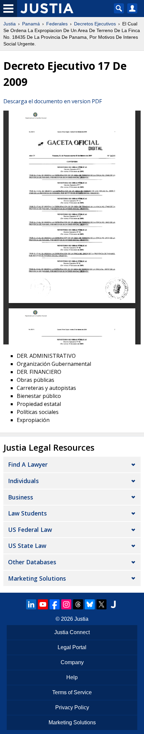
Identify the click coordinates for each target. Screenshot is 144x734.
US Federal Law (30, 530)
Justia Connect (72, 632)
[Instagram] (66, 604)
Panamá (31, 23)
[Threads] (78, 604)
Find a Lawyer (28, 464)
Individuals (23, 481)
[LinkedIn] (31, 604)
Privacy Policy (72, 707)
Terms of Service (72, 692)
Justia (9, 23)
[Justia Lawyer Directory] (113, 604)
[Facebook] (55, 604)
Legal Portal (72, 647)
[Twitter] (101, 604)
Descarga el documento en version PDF (52, 101)
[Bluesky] (90, 604)
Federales (57, 23)
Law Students (27, 513)
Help (72, 677)
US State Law (27, 546)
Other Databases (32, 562)
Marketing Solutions (37, 578)
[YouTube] (43, 604)
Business (20, 497)
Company (72, 662)
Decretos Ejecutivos (95, 23)
